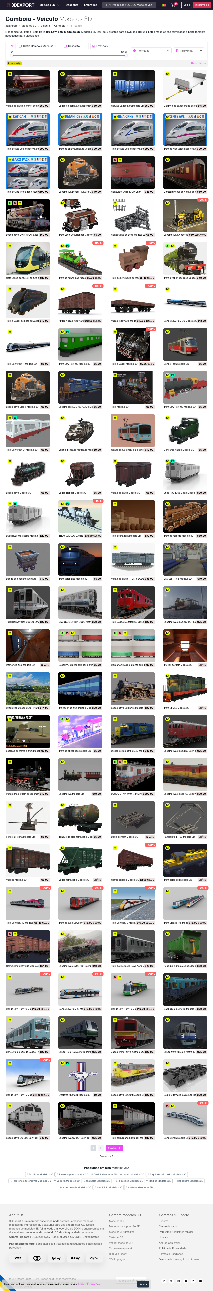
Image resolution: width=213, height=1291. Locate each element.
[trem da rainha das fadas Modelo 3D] (80, 258)
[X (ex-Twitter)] (171, 1281)
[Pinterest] (178, 1281)
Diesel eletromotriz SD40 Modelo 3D (131, 750)
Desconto (74, 46)
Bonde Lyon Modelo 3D (176, 1137)
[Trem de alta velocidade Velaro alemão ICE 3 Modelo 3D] (80, 129)
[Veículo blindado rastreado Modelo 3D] (80, 430)
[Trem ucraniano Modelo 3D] (80, 559)
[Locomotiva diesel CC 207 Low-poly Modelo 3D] (185, 602)
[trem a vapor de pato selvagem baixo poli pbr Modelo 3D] (28, 301)
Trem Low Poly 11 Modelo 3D (21, 363)
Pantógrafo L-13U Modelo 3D (179, 836)
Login (187, 4)
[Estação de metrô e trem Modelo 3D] (28, 731)
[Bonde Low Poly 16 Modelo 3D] (133, 989)
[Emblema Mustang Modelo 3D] (80, 1075)
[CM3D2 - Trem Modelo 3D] (185, 559)
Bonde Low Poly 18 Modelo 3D (22, 1008)
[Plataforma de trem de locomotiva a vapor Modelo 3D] (28, 774)
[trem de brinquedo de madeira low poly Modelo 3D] (133, 258)
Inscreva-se (202, 4)
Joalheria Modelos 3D (97, 1180)
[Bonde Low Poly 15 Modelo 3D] (28, 1075)
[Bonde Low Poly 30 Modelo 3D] (185, 301)
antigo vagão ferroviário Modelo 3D (78, 320)
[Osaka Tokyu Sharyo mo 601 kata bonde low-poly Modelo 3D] (133, 430)
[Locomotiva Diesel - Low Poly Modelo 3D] (80, 172)
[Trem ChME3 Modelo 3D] (185, 688)
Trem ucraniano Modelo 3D (73, 578)
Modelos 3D (116, 1221)
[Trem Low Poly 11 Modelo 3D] (28, 344)
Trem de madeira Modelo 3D (126, 535)
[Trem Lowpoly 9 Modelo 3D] (133, 903)
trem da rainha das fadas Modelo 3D (78, 277)
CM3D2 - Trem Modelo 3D (178, 578)
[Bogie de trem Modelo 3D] (133, 817)
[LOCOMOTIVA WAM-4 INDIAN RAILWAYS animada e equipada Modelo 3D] (133, 774)
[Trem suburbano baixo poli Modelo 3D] (133, 1118)
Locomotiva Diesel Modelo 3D (22, 406)
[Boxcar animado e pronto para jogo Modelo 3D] (133, 645)
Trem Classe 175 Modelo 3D (179, 922)
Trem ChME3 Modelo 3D (176, 707)
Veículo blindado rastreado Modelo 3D (79, 449)
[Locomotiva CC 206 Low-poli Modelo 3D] (28, 1118)
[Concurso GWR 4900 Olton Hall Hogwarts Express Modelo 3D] (133, 172)
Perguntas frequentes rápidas (176, 1232)
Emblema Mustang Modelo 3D (75, 1094)
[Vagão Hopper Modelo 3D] (80, 473)
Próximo (113, 1148)
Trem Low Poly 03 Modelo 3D (75, 363)
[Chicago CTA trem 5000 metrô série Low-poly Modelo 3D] (80, 602)
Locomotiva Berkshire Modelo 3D (129, 707)
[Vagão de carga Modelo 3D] (133, 473)
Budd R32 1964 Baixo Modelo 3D (24, 535)
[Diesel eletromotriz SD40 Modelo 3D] (133, 731)
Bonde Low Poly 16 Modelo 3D (127, 1008)
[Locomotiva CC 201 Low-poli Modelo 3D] (80, 1118)
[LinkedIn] (193, 1281)
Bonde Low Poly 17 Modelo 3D (75, 1008)
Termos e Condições (171, 1254)
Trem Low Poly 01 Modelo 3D (22, 449)
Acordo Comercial (169, 1243)
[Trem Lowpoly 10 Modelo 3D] (28, 903)
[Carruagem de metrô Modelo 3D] (185, 989)
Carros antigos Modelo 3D (125, 879)
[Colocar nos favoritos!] (45, 98)
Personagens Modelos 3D (73, 1174)
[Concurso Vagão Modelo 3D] (185, 430)
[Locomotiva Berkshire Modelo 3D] (133, 688)
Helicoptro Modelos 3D (190, 1180)
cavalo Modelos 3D (133, 1174)
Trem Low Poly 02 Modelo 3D (180, 406)
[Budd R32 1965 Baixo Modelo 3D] (185, 473)
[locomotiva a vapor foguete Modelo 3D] (185, 215)
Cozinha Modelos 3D (105, 1174)
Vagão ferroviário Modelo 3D (74, 879)
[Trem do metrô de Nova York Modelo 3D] (133, 946)
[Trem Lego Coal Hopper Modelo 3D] (80, 215)
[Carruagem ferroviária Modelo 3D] (28, 946)
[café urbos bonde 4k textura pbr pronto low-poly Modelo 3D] (28, 258)
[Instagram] (164, 1281)
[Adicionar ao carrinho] (38, 98)
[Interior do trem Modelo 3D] (28, 645)
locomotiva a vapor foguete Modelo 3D (185, 234)
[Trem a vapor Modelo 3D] (133, 344)
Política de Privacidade (172, 1248)
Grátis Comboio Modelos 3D (40, 46)
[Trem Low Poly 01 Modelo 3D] (28, 430)
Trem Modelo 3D (120, 406)
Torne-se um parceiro (121, 1248)
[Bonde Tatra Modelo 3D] (185, 344)
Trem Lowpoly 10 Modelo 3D (21, 922)
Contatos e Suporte (174, 1215)
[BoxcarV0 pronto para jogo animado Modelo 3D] (80, 645)
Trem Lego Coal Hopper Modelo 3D (77, 234)
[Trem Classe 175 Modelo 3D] (185, 903)
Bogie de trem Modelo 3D (124, 836)
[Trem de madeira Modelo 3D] (133, 516)
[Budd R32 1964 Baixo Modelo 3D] (28, 516)
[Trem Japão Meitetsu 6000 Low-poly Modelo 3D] (133, 602)
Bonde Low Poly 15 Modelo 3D (22, 1094)
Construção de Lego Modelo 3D (128, 234)
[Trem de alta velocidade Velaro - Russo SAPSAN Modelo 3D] (28, 129)
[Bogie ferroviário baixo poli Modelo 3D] (185, 1075)
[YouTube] (200, 1281)
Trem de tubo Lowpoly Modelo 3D (77, 922)
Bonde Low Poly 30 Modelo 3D (180, 320)
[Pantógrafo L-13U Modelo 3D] (185, 817)
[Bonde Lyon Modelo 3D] (185, 1118)
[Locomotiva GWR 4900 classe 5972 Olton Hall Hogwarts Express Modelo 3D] (28, 215)
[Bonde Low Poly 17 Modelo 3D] (80, 989)
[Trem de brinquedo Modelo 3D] (80, 731)
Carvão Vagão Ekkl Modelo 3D (127, 105)
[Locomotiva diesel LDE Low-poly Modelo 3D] (185, 731)
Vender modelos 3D (121, 1243)
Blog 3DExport (118, 1254)
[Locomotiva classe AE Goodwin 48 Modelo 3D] (185, 774)
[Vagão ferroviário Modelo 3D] (80, 860)
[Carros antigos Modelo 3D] (133, 860)
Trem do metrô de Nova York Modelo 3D (132, 965)
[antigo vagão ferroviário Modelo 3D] (80, 301)
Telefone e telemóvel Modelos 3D (31, 1180)
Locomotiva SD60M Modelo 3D (128, 1094)
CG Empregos (117, 1259)
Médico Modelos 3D (159, 1180)
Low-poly (102, 46)
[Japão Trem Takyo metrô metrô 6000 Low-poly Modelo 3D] (80, 1032)
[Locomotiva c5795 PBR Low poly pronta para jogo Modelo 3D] (80, 946)
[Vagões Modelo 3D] (28, 860)
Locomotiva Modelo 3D (18, 492)
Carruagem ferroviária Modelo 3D (23, 965)
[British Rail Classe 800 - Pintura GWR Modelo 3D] (28, 688)
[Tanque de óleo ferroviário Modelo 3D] (80, 817)
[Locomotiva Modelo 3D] (28, 473)
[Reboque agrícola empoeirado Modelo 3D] (185, 946)
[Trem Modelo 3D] (133, 387)
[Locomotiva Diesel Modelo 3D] (28, 387)
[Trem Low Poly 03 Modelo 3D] (80, 344)
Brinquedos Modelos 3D (129, 1180)
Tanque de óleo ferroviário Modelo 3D (79, 836)
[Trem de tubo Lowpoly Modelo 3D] (80, 903)
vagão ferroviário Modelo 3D (126, 320)
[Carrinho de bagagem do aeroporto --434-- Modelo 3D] (185, 86)
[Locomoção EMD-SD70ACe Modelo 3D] (80, 387)
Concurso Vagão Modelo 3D (179, 449)
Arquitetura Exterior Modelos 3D (168, 1174)
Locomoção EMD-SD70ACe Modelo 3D (80, 406)
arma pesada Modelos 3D (76, 1187)
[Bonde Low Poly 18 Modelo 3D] (28, 989)
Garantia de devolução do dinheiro (179, 1259)
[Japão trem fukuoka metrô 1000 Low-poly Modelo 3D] (185, 1032)
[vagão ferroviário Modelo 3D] (133, 301)
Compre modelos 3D (125, 1215)
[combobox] (153, 50)
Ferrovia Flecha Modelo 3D (20, 836)
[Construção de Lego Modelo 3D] (133, 215)
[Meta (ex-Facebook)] (186, 1281)
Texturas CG (116, 1237)
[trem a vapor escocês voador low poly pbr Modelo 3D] (185, 258)
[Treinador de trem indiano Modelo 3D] (80, 688)
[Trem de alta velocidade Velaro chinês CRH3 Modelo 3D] (133, 129)
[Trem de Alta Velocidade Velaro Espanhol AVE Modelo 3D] (185, 129)
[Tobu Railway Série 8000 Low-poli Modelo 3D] (28, 602)
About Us (16, 1215)
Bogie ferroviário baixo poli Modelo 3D (184, 1094)
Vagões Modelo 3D (16, 879)
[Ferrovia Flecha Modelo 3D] (28, 817)
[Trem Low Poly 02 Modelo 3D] (185, 387)
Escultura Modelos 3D (40, 1174)
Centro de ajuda (168, 1226)
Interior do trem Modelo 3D (20, 664)
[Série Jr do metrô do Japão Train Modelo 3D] (28, 1032)
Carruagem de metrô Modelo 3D (181, 1008)
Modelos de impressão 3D (124, 1226)
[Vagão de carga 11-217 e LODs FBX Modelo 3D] (133, 559)
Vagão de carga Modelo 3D (125, 492)
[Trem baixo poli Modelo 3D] (185, 860)
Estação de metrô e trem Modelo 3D (25, 750)
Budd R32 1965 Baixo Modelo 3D (181, 492)
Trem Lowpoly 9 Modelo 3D (126, 922)
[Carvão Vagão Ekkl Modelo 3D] (133, 86)
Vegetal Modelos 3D (68, 1180)
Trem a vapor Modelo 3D (124, 363)
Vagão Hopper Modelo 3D (72, 492)
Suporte (163, 1221)
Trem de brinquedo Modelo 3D (75, 750)
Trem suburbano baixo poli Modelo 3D (131, 1137)
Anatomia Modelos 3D (140, 1187)
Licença (163, 1237)
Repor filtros (198, 63)
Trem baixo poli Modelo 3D (178, 879)
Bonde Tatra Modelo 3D (176, 363)
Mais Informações (89, 1284)
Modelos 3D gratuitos (121, 1232)
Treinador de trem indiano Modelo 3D (78, 707)
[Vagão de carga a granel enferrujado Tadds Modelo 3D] (28, 86)
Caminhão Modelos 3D (109, 1187)
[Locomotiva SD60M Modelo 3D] (133, 1075)
